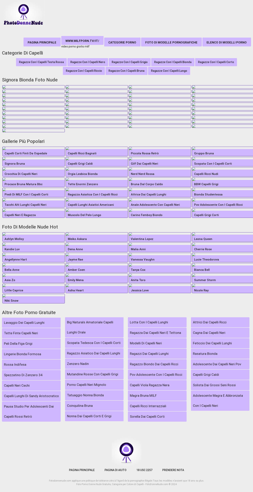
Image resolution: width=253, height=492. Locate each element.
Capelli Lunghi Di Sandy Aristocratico (31, 396)
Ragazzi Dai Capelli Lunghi (149, 354)
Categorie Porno (122, 42)
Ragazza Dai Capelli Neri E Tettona (155, 333)
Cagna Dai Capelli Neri (209, 333)
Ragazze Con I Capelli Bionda (173, 62)
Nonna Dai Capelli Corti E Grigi (89, 416)
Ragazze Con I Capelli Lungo (169, 70)
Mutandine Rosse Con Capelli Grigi (92, 374)
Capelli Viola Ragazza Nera (149, 385)
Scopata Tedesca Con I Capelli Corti (94, 343)
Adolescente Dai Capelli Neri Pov (217, 364)
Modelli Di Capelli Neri (146, 343)
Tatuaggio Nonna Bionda (85, 395)
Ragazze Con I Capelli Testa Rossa (41, 62)
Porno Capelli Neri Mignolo (86, 385)
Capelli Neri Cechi (17, 385)
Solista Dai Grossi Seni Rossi (214, 385)
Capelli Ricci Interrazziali (148, 406)
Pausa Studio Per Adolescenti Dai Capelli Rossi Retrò (29, 411)
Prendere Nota (173, 470)
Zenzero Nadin (78, 364)
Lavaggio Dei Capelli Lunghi (24, 323)
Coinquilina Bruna (80, 406)
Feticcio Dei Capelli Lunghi (212, 343)
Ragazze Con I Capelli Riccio (84, 70)
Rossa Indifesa (15, 364)
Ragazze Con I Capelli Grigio (130, 62)
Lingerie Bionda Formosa (22, 354)
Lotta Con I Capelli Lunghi (149, 322)
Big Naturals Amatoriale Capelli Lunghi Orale (90, 327)
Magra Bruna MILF (143, 396)
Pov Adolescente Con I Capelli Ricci (156, 375)
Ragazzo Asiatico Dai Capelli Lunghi (93, 353)
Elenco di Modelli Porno (227, 42)
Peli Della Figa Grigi (18, 344)
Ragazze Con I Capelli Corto (216, 62)
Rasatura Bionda (205, 354)
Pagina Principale (42, 42)
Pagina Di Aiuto (115, 470)
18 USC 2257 (144, 470)
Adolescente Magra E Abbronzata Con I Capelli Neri (218, 401)
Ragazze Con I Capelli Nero (87, 62)
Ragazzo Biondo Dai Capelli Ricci (154, 364)
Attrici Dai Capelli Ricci (210, 322)
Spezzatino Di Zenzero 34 (23, 375)
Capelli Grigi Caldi (206, 375)
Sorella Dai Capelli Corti (147, 416)
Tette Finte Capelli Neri (21, 333)
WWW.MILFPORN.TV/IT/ (82, 41)
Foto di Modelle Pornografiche (171, 42)
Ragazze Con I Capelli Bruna (126, 70)
